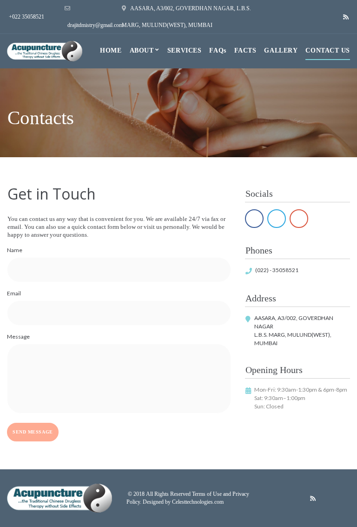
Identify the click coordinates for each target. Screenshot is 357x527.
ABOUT (142, 50)
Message (18, 336)
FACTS (245, 50)
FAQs (217, 50)
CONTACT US (327, 50)
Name (14, 250)
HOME (110, 50)
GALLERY (281, 50)
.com (218, 502)
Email (14, 293)
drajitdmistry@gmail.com (95, 25)
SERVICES (184, 50)
